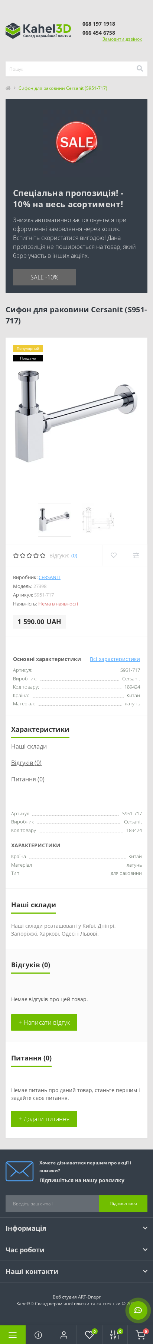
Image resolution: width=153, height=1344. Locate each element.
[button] (63, 1334)
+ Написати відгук (44, 1022)
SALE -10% (44, 277)
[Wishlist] (113, 555)
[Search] (139, 68)
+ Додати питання (44, 1119)
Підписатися (123, 1203)
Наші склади (29, 746)
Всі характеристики (115, 658)
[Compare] (136, 555)
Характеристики (40, 729)
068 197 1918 (98, 23)
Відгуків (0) (26, 763)
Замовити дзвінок (122, 39)
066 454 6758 (98, 32)
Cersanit (50, 577)
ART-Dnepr (89, 1297)
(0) (74, 555)
